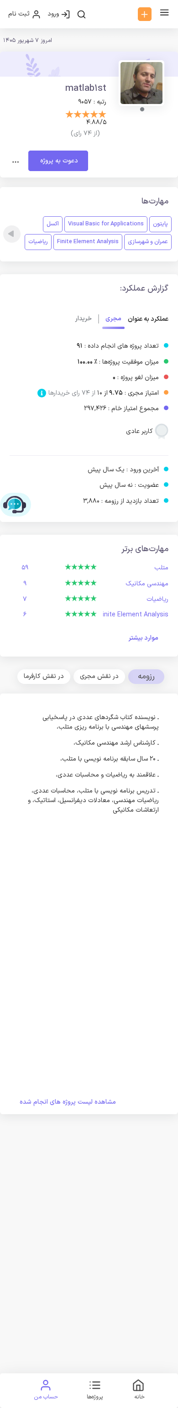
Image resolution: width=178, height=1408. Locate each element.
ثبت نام (19, 14)
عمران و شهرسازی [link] (148, 241)
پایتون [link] (160, 223)
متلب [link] (161, 568)
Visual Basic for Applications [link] (106, 223)
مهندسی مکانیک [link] (147, 584)
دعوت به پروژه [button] (58, 161)
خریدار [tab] (83, 318)
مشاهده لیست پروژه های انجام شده (68, 1102)
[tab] (99, 676)
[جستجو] (81, 14)
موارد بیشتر (143, 638)
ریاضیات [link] (38, 241)
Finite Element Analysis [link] (88, 241)
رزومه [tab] (146, 676)
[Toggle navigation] (15, 161)
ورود (54, 14)
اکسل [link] (53, 223)
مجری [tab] (113, 318)
